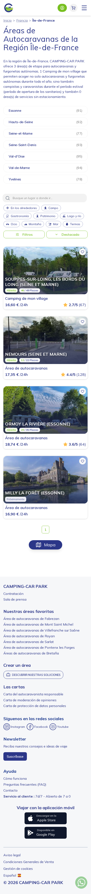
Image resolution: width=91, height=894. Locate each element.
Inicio (7, 20)
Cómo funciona (15, 778)
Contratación (13, 593)
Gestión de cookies (18, 868)
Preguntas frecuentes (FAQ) (24, 784)
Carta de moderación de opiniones (30, 700)
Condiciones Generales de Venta (28, 862)
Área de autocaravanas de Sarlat (28, 642)
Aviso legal (12, 855)
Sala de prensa (14, 599)
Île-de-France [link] (43, 20)
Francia (22, 20)
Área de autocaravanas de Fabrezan (31, 618)
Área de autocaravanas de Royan (29, 636)
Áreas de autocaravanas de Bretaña (31, 653)
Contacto (10, 790)
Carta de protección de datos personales (34, 706)
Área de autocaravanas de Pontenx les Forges (39, 647)
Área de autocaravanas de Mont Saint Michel (38, 624)
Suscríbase (15, 756)
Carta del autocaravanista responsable (33, 694)
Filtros (27, 234)
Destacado (70, 234)
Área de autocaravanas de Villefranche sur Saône (41, 630)
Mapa (49, 544)
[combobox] (45, 198)
